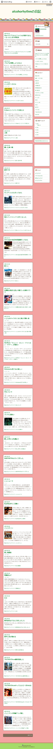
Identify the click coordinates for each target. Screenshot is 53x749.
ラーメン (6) (37, 102)
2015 (37, 129)
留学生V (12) (37, 95)
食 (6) (36, 99)
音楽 (5, 112)
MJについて (8, 392)
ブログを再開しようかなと (13, 63)
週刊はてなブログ (38, 178)
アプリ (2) (37, 109)
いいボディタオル (10, 84)
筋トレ (6, 266)
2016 (37, 127)
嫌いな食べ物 (8, 147)
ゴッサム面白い (9, 414)
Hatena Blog (25, 746)
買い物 (6, 86)
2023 (37, 123)
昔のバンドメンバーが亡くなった (15, 217)
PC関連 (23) (37, 85)
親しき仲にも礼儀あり (11, 439)
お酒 (5, 294)
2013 (37, 134)
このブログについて (39, 35)
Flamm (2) (37, 114)
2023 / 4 (39, 125)
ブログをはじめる (38, 175)
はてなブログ (38, 173)
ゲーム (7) (37, 97)
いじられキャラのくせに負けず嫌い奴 (16, 318)
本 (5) (36, 104)
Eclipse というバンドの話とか (14, 110)
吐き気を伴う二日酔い (11, 503)
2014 (37, 132)
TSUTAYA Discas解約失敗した (14, 659)
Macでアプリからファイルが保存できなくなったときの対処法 (42, 55)
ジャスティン (8, 528)
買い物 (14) (37, 90)
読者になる (49, 4)
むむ (5, 598)
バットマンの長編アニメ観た (13, 713)
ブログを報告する (31, 746)
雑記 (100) (37, 75)
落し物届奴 (8, 552)
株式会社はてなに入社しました (14, 620)
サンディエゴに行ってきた (13, 192)
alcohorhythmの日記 (26, 11)
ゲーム (6, 483)
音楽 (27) (37, 80)
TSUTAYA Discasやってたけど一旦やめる (17, 685)
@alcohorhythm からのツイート (41, 140)
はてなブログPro (38, 180)
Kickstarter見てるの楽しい (13, 369)
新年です (7, 170)
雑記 (8, 86)
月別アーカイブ (41, 120)
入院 (5, 133)
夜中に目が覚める (10, 636)
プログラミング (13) (39, 92)
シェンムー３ (8, 481)
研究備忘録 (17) (38, 87)
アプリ (6, 268)
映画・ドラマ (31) (38, 78)
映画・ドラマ (9, 294)
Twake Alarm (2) (38, 112)
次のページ (30, 735)
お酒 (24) (37, 83)
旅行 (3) (36, 107)
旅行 (5, 194)
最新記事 (39, 50)
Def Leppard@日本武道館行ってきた (16, 240)
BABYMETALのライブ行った (14, 458)
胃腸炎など (8, 575)
